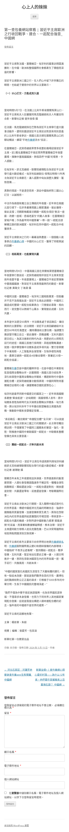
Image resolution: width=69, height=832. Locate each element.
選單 (34, 16)
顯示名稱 (10, 752)
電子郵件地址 (12, 765)
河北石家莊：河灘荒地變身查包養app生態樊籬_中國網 (18, 674)
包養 (14, 368)
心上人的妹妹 (34, 7)
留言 (7, 713)
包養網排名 (57, 541)
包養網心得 (18, 241)
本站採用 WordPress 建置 (16, 825)
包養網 (31, 139)
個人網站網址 (11, 779)
